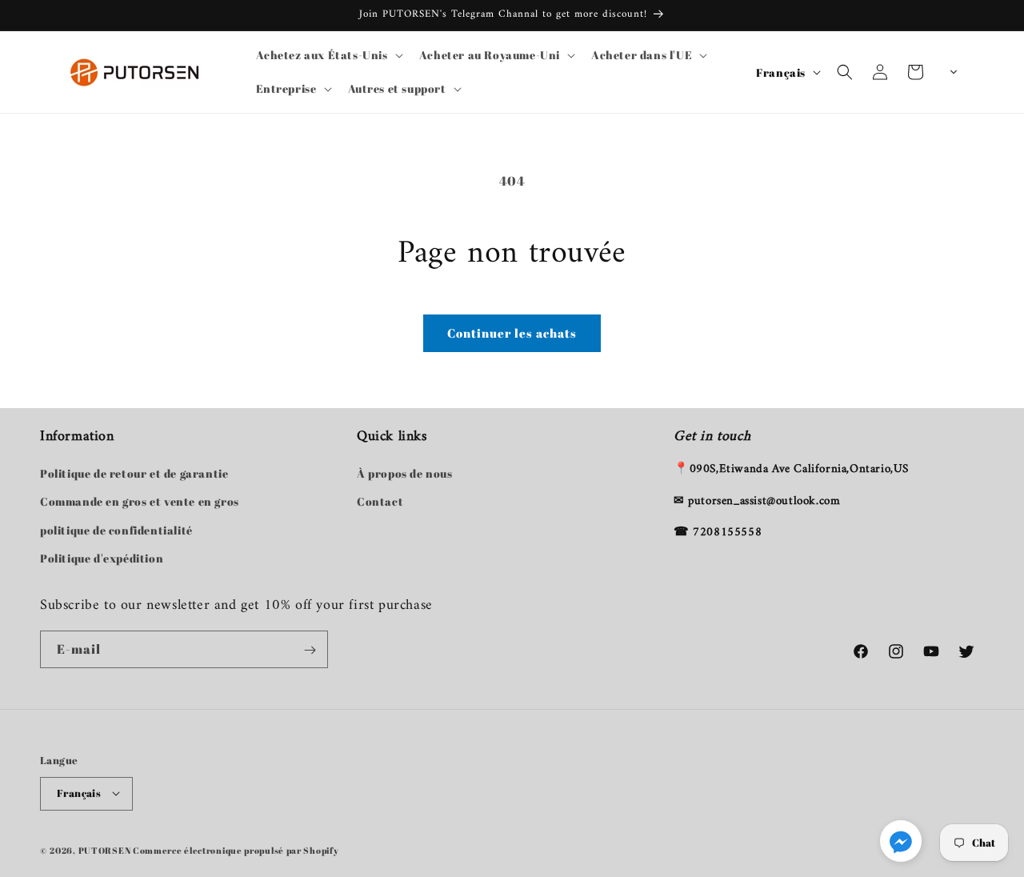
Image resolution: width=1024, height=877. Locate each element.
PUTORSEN (104, 849)
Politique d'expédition (101, 558)
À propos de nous (405, 474)
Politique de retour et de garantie (134, 474)
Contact (380, 502)
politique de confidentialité (116, 530)
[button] (328, 55)
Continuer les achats (512, 333)
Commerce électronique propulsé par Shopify (235, 849)
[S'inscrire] (309, 650)
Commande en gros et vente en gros (139, 502)
